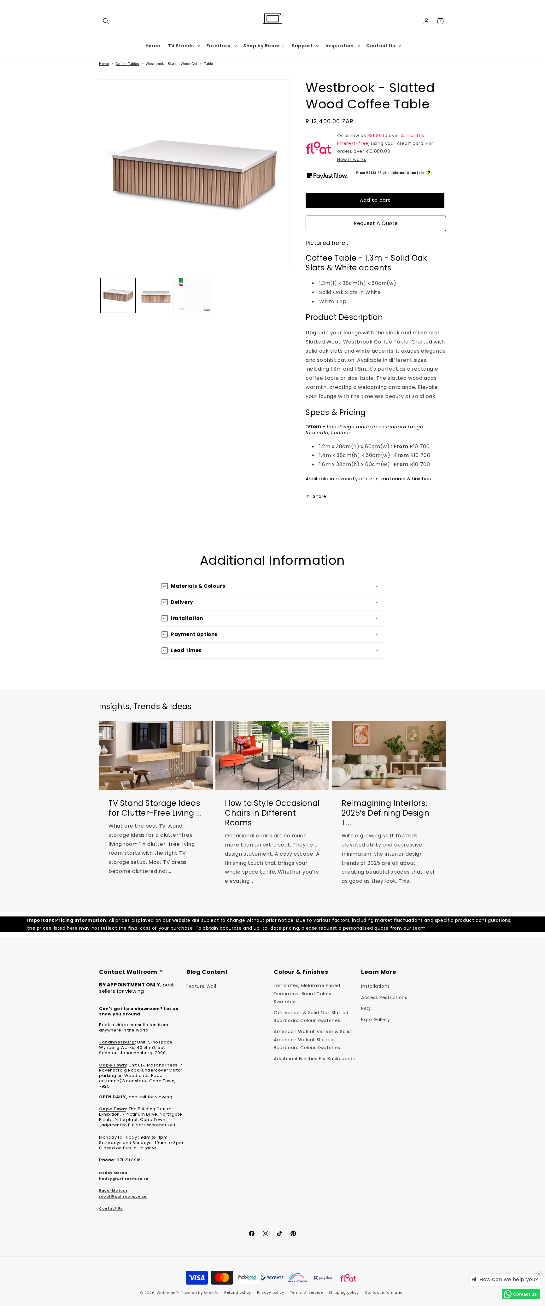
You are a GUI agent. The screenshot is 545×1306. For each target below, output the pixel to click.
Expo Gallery (375, 1019)
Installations (375, 986)
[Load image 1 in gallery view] (118, 295)
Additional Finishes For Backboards (314, 1058)
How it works (351, 159)
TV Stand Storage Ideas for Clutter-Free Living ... (155, 808)
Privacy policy (270, 1292)
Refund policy (237, 1292)
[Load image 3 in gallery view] (194, 295)
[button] (106, 21)
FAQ (366, 1008)
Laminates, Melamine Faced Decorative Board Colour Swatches (307, 993)
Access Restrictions (384, 997)
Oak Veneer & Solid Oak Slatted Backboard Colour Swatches (311, 1016)
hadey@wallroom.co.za (124, 1178)
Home (104, 64)
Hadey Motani (113, 1172)
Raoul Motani (113, 1190)
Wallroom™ (168, 1292)
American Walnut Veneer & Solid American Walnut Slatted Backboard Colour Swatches (312, 1039)
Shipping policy (344, 1292)
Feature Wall (201, 986)
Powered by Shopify (199, 1292)
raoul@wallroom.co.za (123, 1196)
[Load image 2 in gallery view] (156, 295)
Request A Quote (376, 223)
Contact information (385, 1292)
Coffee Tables (127, 64)
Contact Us (111, 1208)
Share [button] (319, 496)
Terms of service (306, 1292)
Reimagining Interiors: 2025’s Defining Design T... (385, 813)
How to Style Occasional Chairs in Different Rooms (272, 813)
